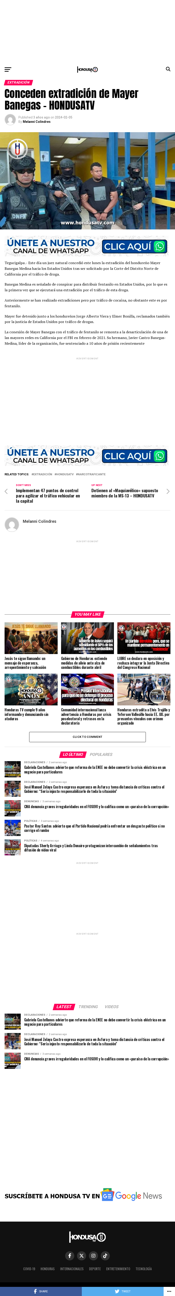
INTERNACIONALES (72, 1268)
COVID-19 (29, 1268)
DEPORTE (95, 1268)
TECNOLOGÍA (144, 1268)
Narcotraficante (92, 474)
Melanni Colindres (37, 122)
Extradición (42, 474)
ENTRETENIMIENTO (118, 1268)
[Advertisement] (87, 32)
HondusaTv (65, 474)
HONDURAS (48, 1268)
